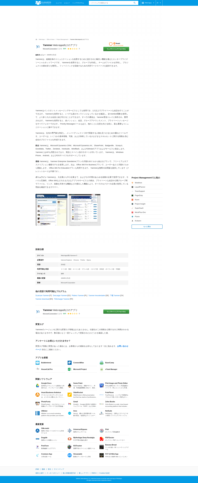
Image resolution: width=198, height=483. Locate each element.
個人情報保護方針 (69, 473)
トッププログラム (78, 3)
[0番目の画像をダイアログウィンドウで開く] (51, 210)
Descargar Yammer (60, 295)
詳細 (37, 469)
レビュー (67, 3)
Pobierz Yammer (78, 295)
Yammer (60, 45)
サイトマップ (59, 469)
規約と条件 (39, 473)
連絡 (43, 469)
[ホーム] (36, 39)
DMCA (94, 473)
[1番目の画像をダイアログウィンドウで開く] (85, 210)
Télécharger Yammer (61, 299)
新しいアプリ (84, 473)
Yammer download (42, 299)
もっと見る (147, 226)
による (52, 48)
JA (157, 3)
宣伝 (49, 469)
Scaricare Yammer (42, 295)
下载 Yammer (115, 295)
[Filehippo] (43, 3)
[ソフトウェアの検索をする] (135, 3)
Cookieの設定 (104, 473)
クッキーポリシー (53, 473)
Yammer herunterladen (96, 295)
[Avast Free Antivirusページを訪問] (116, 44)
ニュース (59, 3)
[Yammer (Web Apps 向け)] (37, 46)
